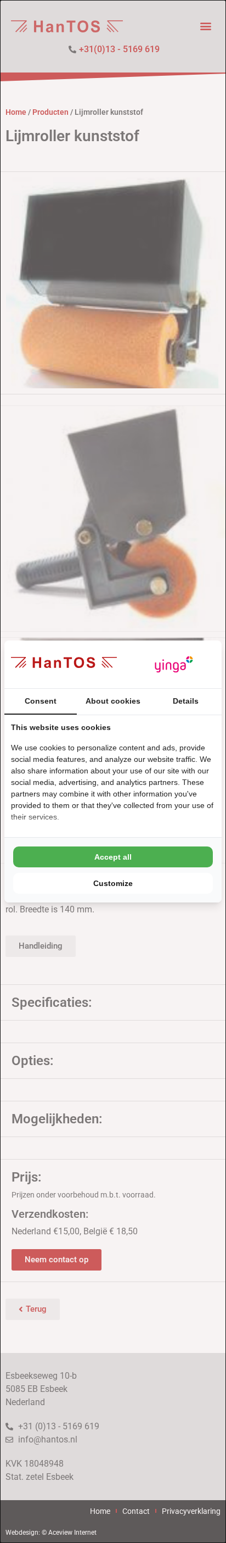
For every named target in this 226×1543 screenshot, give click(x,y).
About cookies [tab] (113, 701)
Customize (113, 883)
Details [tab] (186, 701)
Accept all (113, 857)
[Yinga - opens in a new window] (174, 664)
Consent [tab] (40, 701)
